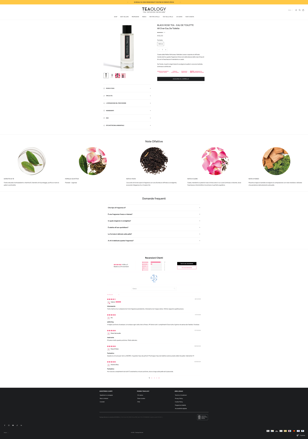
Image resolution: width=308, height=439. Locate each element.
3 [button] (154, 378)
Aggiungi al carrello (181, 79)
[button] (145, 262)
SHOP (115, 16)
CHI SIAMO (179, 16)
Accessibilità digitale (181, 408)
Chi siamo (140, 395)
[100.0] (154, 278)
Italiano (289, 10)
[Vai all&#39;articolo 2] (111, 75)
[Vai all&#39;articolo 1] (106, 75)
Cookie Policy (179, 402)
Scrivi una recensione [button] (187, 263)
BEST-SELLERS (124, 16)
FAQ (138, 402)
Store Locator (141, 398)
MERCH (144, 16)
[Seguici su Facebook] (4, 425)
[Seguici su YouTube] (13, 425)
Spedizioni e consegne (106, 395)
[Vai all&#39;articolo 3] (117, 75)
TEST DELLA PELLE (168, 16)
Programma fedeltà (180, 405)
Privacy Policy (179, 398)
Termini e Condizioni (181, 395)
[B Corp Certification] (203, 417)
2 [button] (151, 378)
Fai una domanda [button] (187, 267)
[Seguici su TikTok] (17, 425)
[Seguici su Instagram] (9, 425)
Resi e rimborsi (104, 398)
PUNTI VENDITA (190, 16)
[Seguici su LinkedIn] (21, 425)
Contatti (102, 402)
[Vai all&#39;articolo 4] (123, 75)
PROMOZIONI (135, 16)
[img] (111, 299)
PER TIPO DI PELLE (155, 16)
